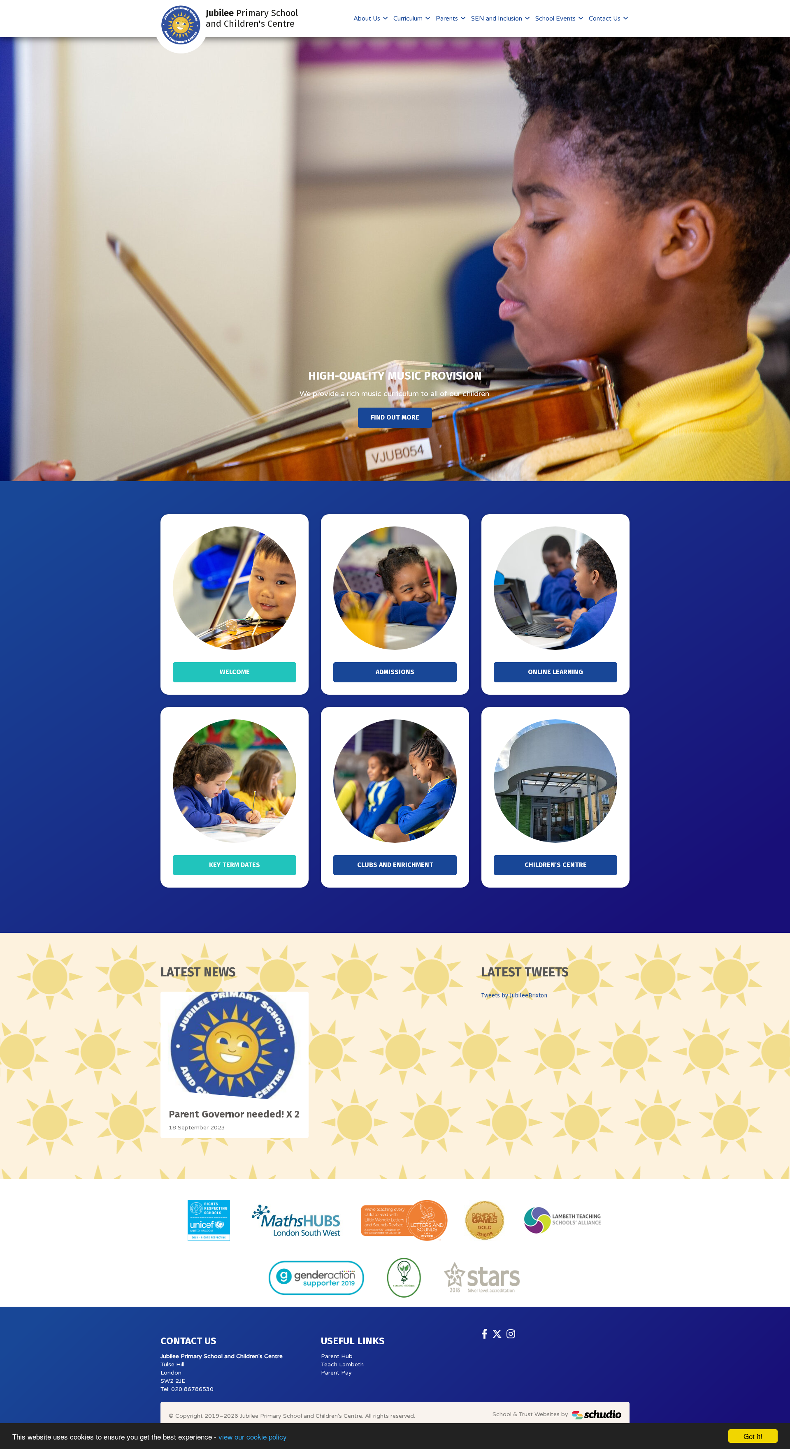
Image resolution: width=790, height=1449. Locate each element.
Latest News (198, 972)
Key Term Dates (234, 865)
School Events (556, 18)
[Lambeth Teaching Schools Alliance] (562, 1220)
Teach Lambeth (342, 1364)
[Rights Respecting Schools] (208, 1220)
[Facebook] (484, 1334)
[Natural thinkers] (404, 1277)
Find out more (395, 417)
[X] (497, 1334)
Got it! (753, 1436)
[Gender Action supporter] (316, 1277)
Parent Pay (336, 1372)
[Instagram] (511, 1334)
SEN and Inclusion (497, 18)
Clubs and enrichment (395, 865)
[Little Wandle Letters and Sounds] (404, 1220)
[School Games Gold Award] (485, 1220)
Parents (448, 18)
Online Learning (555, 672)
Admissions (395, 672)
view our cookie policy (252, 1436)
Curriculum (408, 18)
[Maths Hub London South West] (295, 1220)
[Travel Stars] (482, 1277)
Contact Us (605, 18)
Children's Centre (556, 865)
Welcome (235, 672)
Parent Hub (337, 1356)
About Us (367, 18)
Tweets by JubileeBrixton (514, 995)
